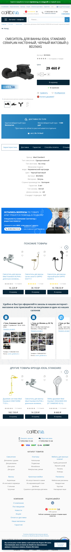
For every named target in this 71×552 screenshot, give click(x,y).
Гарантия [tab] (37, 147)
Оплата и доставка (37, 6)
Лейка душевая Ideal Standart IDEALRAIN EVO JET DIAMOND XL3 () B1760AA (57, 401)
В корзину (53, 82)
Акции (28, 6)
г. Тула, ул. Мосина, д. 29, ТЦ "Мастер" (42, 324)
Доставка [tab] (25, 147)
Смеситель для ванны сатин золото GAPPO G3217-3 (34, 276)
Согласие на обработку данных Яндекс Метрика (35, 536)
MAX (18, 225)
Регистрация (66, 7)
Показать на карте (9, 329)
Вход (59, 7)
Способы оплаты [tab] (52, 147)
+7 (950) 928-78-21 (41, 353)
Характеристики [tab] (10, 147)
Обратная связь (46, 438)
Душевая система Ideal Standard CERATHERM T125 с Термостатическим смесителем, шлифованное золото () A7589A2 (12, 401)
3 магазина (65, 14)
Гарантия (46, 6)
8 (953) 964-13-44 (14, 229)
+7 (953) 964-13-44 (50, 12)
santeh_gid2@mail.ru (13, 354)
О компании (5, 6)
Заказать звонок (27, 438)
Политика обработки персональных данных (35, 534)
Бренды (23, 6)
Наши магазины (14, 6)
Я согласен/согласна (60, 544)
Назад (6, 28)
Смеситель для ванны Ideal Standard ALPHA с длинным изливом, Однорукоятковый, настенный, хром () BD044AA (12, 276)
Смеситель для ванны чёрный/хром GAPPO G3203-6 (56, 276)
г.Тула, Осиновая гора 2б (13, 323)
